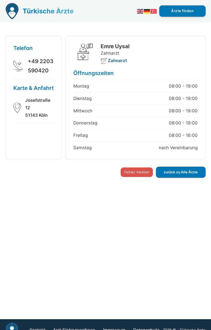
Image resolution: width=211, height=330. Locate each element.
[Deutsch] (147, 10)
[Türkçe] (154, 10)
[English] (140, 10)
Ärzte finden (182, 11)
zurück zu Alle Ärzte (181, 172)
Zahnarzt (117, 60)
